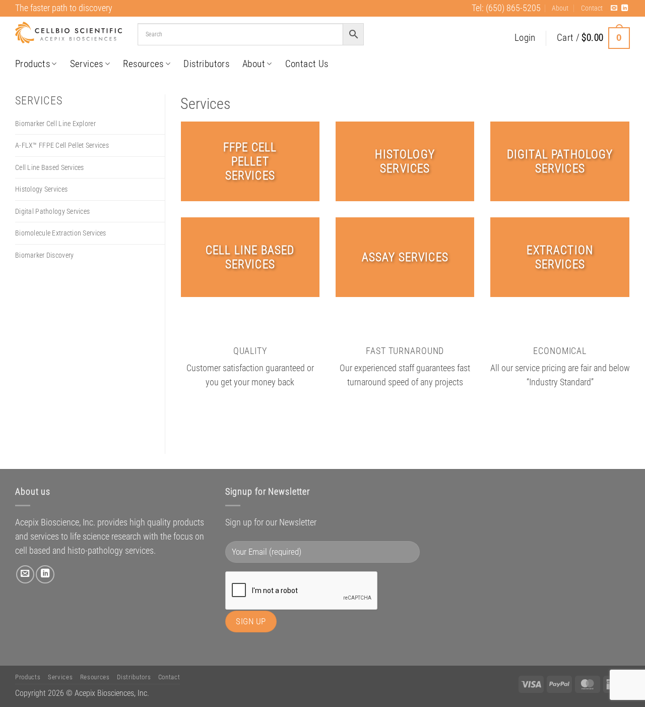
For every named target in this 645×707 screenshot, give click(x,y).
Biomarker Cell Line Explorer (55, 124)
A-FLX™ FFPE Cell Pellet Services (62, 145)
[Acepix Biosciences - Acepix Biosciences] (68, 33)
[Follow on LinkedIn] (624, 8)
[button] (525, 38)
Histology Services (41, 189)
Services (86, 64)
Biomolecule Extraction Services (60, 233)
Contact (592, 8)
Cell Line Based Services (49, 167)
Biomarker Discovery (44, 255)
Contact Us (307, 64)
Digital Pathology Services (52, 211)
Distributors (206, 64)
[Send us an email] (614, 8)
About (560, 8)
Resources (143, 64)
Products (32, 64)
